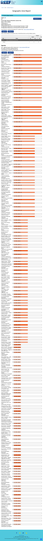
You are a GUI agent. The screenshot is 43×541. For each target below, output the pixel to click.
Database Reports (10, 7)
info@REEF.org (28, 537)
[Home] (8, 2)
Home (2, 7)
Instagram (20, 533)
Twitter (23, 533)
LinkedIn (26, 533)
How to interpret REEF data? (29, 29)
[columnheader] (33, 37)
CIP (5, 17)
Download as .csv (37, 18)
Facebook (16, 533)
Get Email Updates (21, 535)
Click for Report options (8, 15)
